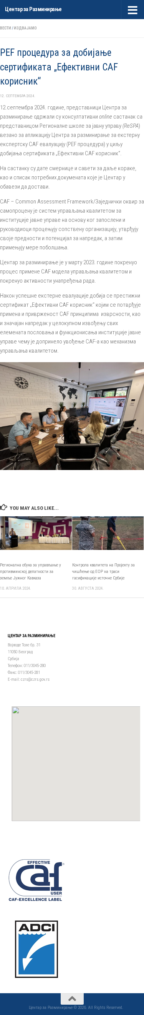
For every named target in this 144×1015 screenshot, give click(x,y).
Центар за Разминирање (33, 9)
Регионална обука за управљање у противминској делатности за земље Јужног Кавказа (30, 572)
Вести (5, 28)
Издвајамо (25, 28)
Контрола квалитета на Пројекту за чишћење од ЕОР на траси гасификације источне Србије (103, 572)
